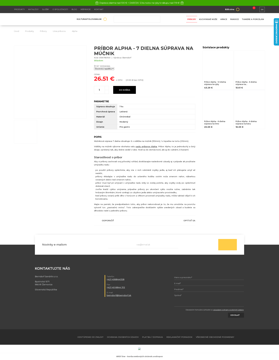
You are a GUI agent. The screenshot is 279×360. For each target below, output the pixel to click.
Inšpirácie (86, 9)
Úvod (16, 31)
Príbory (191, 19)
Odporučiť (108, 220)
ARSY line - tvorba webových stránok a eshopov (139, 356)
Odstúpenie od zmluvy (90, 337)
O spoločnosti (60, 9)
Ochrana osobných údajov (123, 337)
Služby (45, 9)
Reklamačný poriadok (179, 337)
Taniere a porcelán (253, 19)
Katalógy (33, 9)
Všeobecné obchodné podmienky (215, 337)
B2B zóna (229, 9)
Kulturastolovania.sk (89, 19)
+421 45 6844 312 (116, 287)
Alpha (74, 31)
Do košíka (124, 90)
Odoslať (227, 244)
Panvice (234, 19)
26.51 (101, 78)
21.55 (128, 80)
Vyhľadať (156, 19)
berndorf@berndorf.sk (119, 295)
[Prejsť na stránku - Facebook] (258, 337)
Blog (74, 9)
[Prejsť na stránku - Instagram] (263, 337)
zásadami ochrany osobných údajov (228, 310)
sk (262, 9)
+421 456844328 (115, 279)
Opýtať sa (189, 220)
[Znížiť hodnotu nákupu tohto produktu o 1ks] (107, 92)
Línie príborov (59, 31)
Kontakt (98, 9)
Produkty (19, 9)
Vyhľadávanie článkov (137, 19)
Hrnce (223, 19)
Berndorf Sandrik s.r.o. (35, 19)
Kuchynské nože (208, 19)
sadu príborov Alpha (146, 146)
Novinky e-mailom (54, 244)
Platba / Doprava (152, 337)
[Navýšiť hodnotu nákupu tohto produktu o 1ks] (107, 88)
